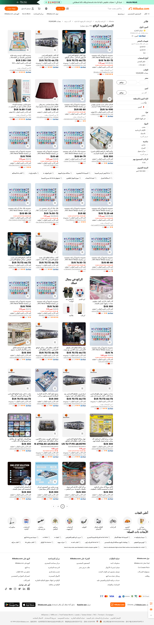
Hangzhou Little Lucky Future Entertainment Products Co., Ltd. (74, 119)
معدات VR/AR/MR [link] (55, 21)
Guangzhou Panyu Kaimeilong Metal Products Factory (101, 161)
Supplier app (82, 605)
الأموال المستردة (54, 576)
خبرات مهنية (61, 542)
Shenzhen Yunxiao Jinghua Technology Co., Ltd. (46, 222)
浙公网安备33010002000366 (113, 622)
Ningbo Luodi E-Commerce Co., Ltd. (101, 225)
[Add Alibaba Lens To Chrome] (117, 604)
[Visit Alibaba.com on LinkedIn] (24, 588)
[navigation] (132, 264)
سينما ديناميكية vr (139, 537)
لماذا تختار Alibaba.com (141, 563)
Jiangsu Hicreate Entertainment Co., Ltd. (19, 70)
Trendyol (101, 615)
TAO (94, 615)
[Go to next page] (54, 506)
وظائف (147, 576)
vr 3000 (45, 537)
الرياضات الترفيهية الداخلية (83, 21)
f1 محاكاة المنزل (105, 178)
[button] (67, 8)
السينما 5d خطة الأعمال (121, 537)
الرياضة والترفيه (100, 21)
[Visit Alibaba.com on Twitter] (19, 588)
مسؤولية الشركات (143, 572)
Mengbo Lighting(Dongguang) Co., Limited (46, 117)
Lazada (77, 615)
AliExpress (44, 615)
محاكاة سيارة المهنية (64, 173)
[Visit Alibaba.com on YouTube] (10, 588)
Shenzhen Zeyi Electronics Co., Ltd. (74, 161)
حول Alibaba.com (143, 558)
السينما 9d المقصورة (82, 173)
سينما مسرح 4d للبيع (30, 537)
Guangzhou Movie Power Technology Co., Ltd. (74, 65)
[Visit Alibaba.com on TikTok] (6, 588)
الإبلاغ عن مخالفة (54, 585)
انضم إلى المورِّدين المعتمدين (20, 576)
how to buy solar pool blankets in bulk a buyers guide (80, 547)
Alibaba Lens (141, 605)
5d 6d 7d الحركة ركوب (91, 542)
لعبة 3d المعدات (89, 178)
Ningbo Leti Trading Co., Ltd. (103, 72)
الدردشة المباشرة (54, 567)
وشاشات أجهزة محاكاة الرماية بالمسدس (116, 542)
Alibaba (111, 21)
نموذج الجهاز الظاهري (72, 178)
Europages (110, 615)
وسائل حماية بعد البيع (113, 576)
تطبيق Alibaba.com (44, 605)
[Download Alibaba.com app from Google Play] (12, 604)
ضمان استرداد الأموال (113, 567)
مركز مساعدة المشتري (52, 563)
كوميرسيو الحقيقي (139, 542)
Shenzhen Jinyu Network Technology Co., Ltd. (74, 269)
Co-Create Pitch (143, 567)
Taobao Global (86, 615)
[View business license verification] (97, 621)
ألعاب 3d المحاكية (17, 173)
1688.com (53, 615)
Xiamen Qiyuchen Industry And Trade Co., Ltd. (19, 220)
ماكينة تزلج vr (33, 173)
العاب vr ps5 (74, 542)
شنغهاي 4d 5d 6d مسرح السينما (50, 178)
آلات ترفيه (67, 21)
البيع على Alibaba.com (22, 563)
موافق (121, 82)
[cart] (39, 9)
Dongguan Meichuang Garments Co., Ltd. (101, 114)
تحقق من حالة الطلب (23, 572)
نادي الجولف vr (47, 173)
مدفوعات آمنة (115, 563)
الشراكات (27, 580)
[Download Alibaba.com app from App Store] (29, 604)
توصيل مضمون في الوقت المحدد (109, 572)
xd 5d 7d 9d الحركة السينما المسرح (97, 537)
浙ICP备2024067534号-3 (134, 622)
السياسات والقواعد (113, 585)
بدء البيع (27, 567)
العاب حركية (15, 542)
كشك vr (56, 537)
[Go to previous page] (67, 506)
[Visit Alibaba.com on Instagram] (15, 588)
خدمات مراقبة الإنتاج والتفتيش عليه (108, 580)
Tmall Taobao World (66, 615)
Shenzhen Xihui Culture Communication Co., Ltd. (101, 269)
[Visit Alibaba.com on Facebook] (28, 588)
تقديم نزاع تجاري (54, 572)
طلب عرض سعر (84, 567)
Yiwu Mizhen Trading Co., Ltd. (76, 220)
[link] (151, 603)
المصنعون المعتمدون (83, 563)
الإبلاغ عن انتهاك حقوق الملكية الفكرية (47, 580)
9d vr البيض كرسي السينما (102, 173)
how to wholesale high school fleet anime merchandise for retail (124, 547)
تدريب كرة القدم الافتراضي (73, 537)
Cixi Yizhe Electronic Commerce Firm (19, 165)
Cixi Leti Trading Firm (51, 165)
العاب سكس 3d (29, 542)
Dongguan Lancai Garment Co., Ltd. (19, 117)
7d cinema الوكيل (46, 542)
